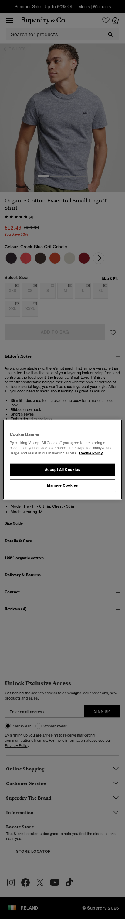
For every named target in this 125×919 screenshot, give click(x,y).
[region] (62, 459)
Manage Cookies (62, 485)
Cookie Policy (91, 453)
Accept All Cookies (62, 470)
